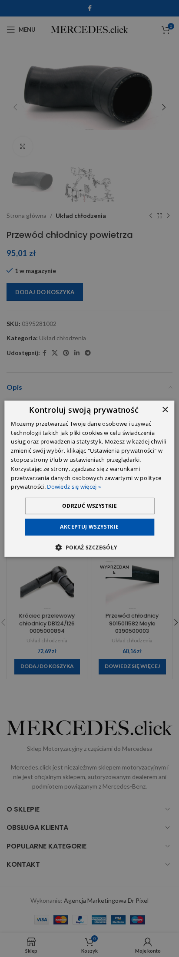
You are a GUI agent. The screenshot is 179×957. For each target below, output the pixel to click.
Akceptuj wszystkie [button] (89, 526)
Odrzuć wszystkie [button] (89, 506)
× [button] (165, 409)
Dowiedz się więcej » (74, 486)
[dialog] (89, 478)
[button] (89, 547)
